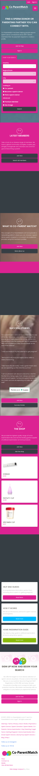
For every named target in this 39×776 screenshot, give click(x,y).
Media (3, 763)
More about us (19, 251)
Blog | (3, 737)
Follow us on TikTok (7, 746)
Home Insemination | (15, 729)
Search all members (19, 160)
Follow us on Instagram (9, 742)
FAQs (3, 759)
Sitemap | (4, 724)
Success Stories (19, 405)
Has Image (9, 105)
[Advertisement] (19, 192)
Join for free (20, 46)
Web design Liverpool (17, 769)
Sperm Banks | (29, 726)
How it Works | (24, 724)
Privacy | (16, 724)
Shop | (7, 737)
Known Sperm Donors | (9, 735)
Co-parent (9, 88)
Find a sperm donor (12, 95)
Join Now (19, 156)
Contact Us (5, 761)
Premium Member (11, 102)
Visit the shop (19, 451)
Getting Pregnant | (12, 732)
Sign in (34, 2)
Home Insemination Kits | (27, 732)
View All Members (7, 765)
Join (28, 2)
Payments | (32, 724)
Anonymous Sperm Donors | (26, 735)
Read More (19, 597)
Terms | (11, 724)
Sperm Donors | (6, 726)
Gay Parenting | (27, 729)
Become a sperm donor (14, 92)
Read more (19, 619)
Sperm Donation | (18, 726)
